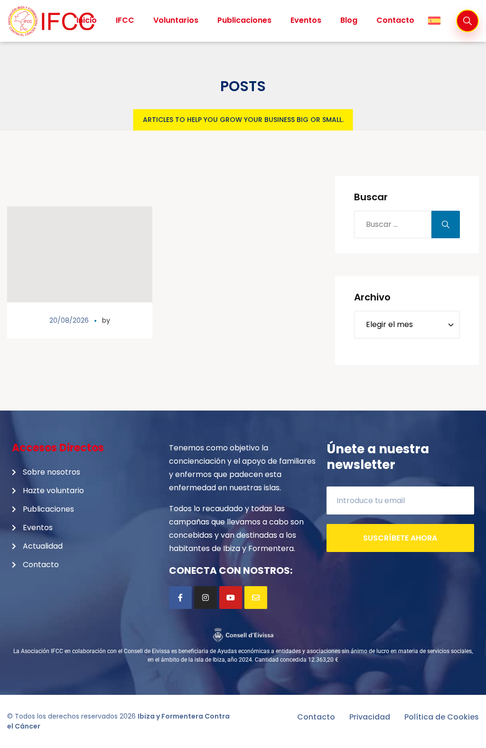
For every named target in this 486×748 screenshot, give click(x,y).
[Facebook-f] (180, 597)
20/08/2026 (69, 320)
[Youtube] (230, 597)
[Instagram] (205, 597)
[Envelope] (255, 597)
